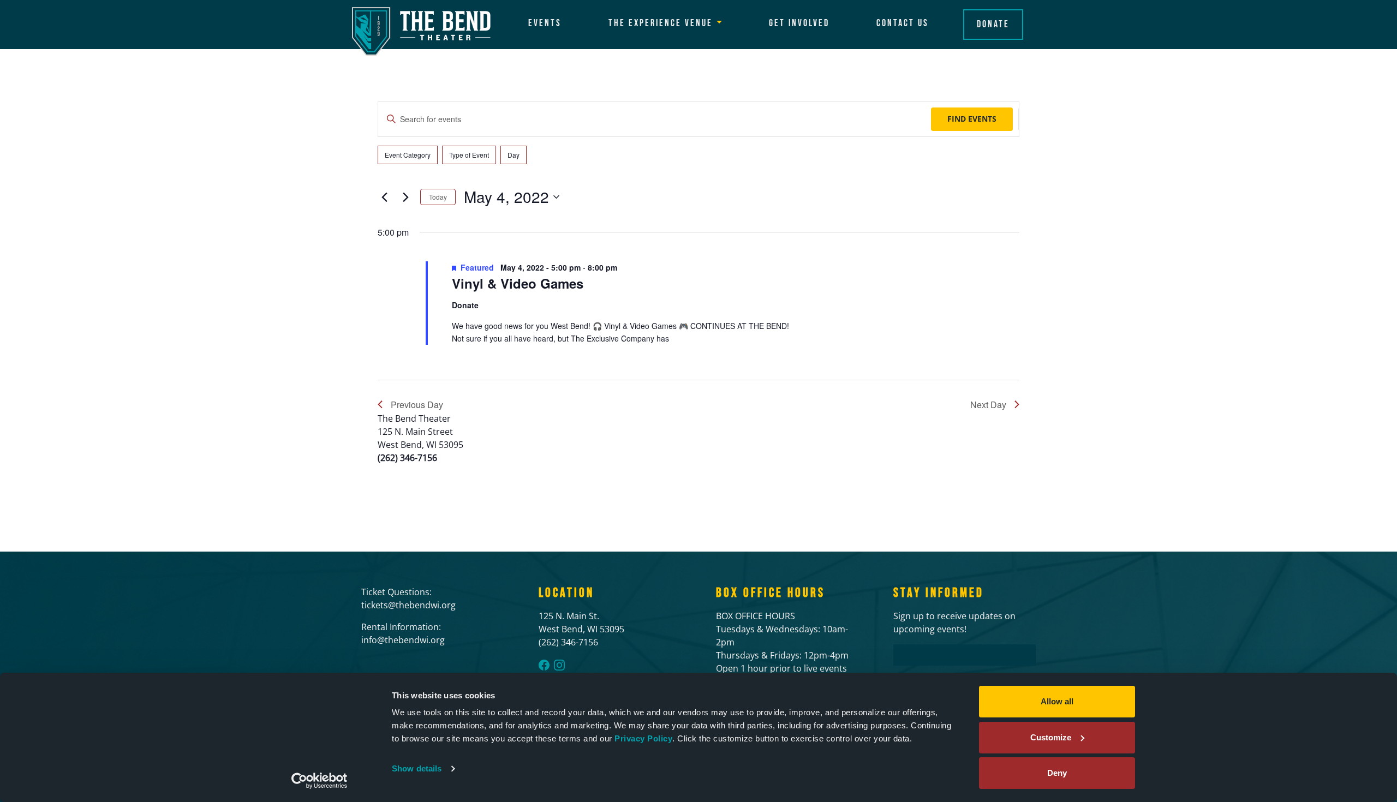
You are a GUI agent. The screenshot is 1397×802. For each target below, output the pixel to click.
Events (545, 23)
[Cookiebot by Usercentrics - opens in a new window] (319, 781)
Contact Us (902, 23)
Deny (1057, 772)
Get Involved (799, 23)
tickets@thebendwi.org (408, 605)
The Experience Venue (660, 23)
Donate (993, 24)
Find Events (971, 118)
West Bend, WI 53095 (581, 629)
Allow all (1057, 701)
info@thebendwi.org (403, 640)
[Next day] (405, 197)
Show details (416, 768)
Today (438, 196)
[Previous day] (384, 197)
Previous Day (417, 404)
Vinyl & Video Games (517, 283)
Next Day (988, 404)
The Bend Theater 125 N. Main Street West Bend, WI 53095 (420, 431)
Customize (1050, 737)
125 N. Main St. (569, 616)
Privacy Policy (643, 738)
